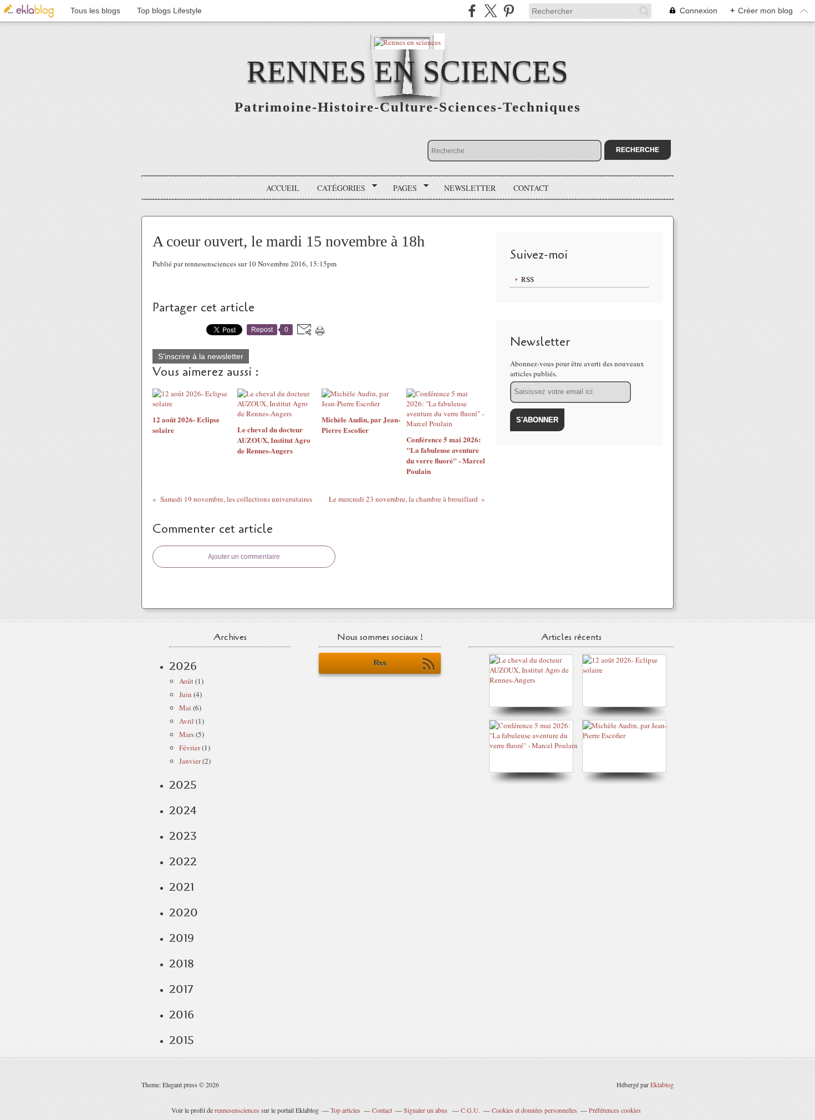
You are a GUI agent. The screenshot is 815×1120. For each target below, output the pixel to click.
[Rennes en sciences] (407, 41)
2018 (181, 963)
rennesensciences (237, 1110)
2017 (181, 989)
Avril (186, 721)
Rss (380, 663)
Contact (531, 188)
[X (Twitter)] (490, 10)
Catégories (337, 188)
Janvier (190, 761)
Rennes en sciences (407, 71)
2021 (181, 887)
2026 (183, 666)
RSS (527, 279)
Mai (185, 708)
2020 (183, 912)
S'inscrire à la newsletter (200, 356)
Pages (401, 188)
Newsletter (470, 188)
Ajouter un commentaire (244, 557)
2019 (181, 938)
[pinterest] (509, 10)
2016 (181, 1014)
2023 (183, 835)
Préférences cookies (615, 1110)
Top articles (345, 1110)
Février (189, 748)
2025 (183, 784)
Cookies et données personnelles (534, 1110)
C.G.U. (470, 1110)
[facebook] (472, 10)
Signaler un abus (426, 1110)
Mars (186, 734)
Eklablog (662, 1084)
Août (186, 681)
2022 (183, 861)
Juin (185, 694)
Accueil (282, 188)
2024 (183, 810)
